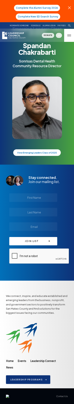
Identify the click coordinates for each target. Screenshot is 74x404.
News (9, 367)
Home (10, 361)
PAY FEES (62, 26)
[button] (69, 35)
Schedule (35, 26)
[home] (13, 35)
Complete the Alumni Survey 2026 (37, 7)
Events (22, 361)
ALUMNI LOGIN (49, 26)
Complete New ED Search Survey (38, 16)
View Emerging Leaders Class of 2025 (37, 152)
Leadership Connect (43, 361)
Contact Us (62, 396)
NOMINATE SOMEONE (19, 26)
